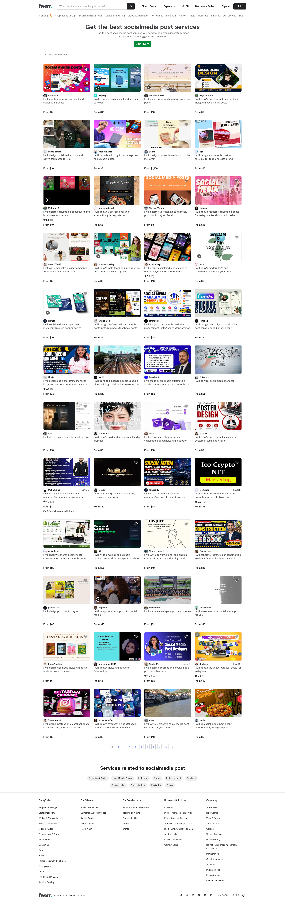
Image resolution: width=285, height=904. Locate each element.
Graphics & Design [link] (98, 778)
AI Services (229, 16)
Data (41, 850)
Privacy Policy (213, 840)
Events (125, 829)
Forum (125, 824)
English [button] (225, 895)
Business (203, 16)
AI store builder (172, 834)
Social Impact (212, 824)
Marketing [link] (156, 785)
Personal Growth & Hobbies (52, 861)
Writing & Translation (164, 16)
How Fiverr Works (89, 808)
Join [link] (240, 6)
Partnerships (212, 854)
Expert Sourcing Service (175, 818)
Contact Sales (171, 845)
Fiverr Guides (87, 824)
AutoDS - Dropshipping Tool (177, 824)
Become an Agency (131, 813)
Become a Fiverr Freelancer (135, 808)
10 (166, 747)
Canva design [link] (118, 785)
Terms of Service (214, 834)
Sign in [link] (226, 6)
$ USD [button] (236, 895)
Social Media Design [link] (122, 778)
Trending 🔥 (45, 16)
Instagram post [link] (173, 778)
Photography (45, 866)
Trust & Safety (213, 818)
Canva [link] (157, 778)
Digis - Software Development (178, 829)
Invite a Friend (213, 870)
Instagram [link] (143, 778)
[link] (181, 895)
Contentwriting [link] (138, 785)
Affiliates (210, 865)
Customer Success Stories (93, 813)
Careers (210, 829)
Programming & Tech (91, 16)
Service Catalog (46, 882)
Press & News (213, 875)
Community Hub (130, 818)
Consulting (44, 845)
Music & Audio (187, 16)
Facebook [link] (191, 778)
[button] (149, 6)
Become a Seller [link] (204, 6)
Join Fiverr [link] (142, 44)
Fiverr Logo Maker (173, 840)
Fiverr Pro (169, 808)
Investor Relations (215, 881)
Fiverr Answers (87, 829)
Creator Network (214, 859)
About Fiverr (212, 808)
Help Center (212, 813)
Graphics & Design (65, 16)
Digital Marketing (115, 16)
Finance (215, 16)
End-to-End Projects (48, 877)
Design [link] (170, 785)
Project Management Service (178, 813)
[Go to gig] (66, 78)
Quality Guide (87, 818)
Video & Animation (138, 16)
